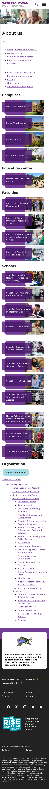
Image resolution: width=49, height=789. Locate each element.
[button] (36, 5)
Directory (31, 696)
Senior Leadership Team (24, 495)
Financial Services (27, 606)
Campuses (7, 692)
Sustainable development (20, 86)
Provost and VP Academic (25, 498)
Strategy (22, 620)
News (29, 692)
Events (5, 696)
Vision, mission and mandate (22, 49)
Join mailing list (10, 683)
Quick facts (13, 83)
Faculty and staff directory (20, 56)
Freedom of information (19, 60)
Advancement (25, 505)
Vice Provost (24, 578)
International (24, 542)
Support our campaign (31, 719)
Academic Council (27, 501)
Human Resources (27, 610)
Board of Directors (11, 479)
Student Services (26, 568)
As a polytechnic (15, 53)
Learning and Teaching (29, 546)
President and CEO (17, 484)
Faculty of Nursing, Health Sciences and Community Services (31, 530)
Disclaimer (6, 750)
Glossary (11, 63)
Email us (30, 679)
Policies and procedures (19, 76)
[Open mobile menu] (43, 4)
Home (5, 42)
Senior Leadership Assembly (26, 488)
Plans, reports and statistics (21, 72)
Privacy (11, 79)
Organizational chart (16, 472)
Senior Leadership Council (25, 491)
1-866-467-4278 (10, 679)
